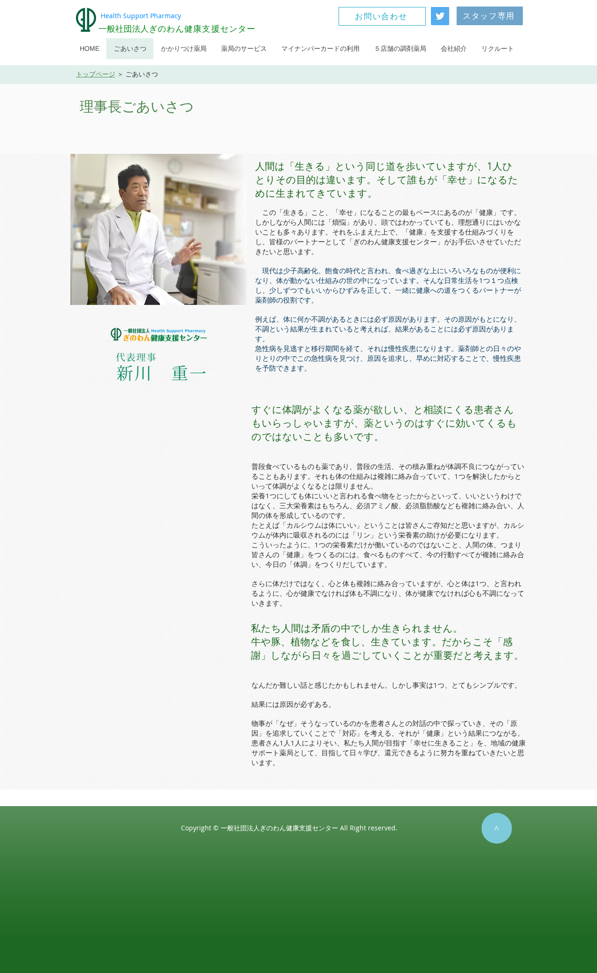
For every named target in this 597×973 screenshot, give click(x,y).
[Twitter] (440, 16)
